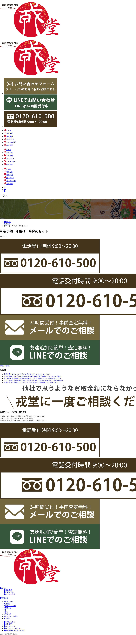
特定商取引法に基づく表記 (15, 630)
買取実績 (9, 590)
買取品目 (5, 598)
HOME (4, 588)
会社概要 (9, 624)
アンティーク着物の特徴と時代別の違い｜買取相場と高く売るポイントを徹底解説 (33, 380)
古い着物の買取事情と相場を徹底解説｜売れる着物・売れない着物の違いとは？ (32, 378)
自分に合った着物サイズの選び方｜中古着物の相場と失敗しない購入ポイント (32, 382)
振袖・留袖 (9, 601)
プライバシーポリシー (14, 628)
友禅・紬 (8, 608)
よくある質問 (10, 594)
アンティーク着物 (11, 616)
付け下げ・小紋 (10, 606)
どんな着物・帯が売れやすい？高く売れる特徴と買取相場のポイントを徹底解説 (32, 376)
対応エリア (10, 592)
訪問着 (7, 604)
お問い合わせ (10, 622)
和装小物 (8, 614)
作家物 (7, 618)
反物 (6, 612)
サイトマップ (10, 626)
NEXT (7, 366)
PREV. (2, 366)
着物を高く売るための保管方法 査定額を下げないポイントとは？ (27, 374)
